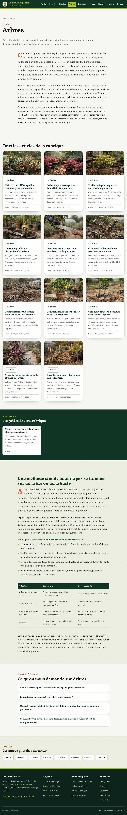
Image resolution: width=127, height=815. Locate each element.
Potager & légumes (51, 786)
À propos (104, 786)
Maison (92, 4)
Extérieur (82, 4)
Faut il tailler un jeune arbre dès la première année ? (46, 697)
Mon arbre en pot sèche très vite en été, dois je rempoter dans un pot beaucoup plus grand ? (59, 708)
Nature (101, 4)
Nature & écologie (79, 791)
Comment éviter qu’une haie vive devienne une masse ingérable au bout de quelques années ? (57, 721)
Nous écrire (105, 795)
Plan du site (105, 800)
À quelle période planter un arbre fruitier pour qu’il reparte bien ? (53, 688)
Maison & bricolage (80, 786)
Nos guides (105, 781)
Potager (52, 4)
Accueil (5, 18)
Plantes (62, 4)
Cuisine (110, 4)
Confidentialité (119, 810)
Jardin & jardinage (51, 781)
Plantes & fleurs (50, 791)
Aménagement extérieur (82, 781)
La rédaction (105, 791)
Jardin (43, 4)
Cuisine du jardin (79, 795)
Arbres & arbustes (51, 795)
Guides (120, 4)
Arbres (72, 4)
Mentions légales (105, 810)
